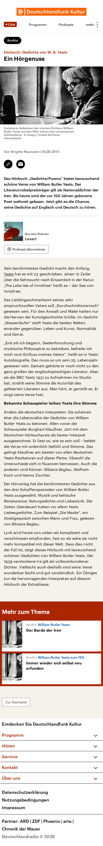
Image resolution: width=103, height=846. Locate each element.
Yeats (9, 274)
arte (68, 821)
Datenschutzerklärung (25, 792)
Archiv (12, 40)
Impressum (13, 807)
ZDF (37, 821)
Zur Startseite (16, 702)
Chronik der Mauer (21, 828)
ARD (25, 821)
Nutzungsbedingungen (25, 799)
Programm (37, 24)
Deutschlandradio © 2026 (28, 836)
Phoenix (52, 821)
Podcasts (66, 24)
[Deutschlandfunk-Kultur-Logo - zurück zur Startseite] (51, 12)
